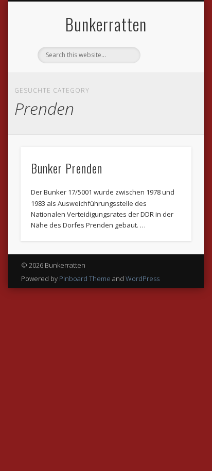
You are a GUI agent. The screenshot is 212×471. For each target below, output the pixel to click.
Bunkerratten (106, 24)
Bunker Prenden (66, 168)
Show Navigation (166, 92)
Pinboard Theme (85, 278)
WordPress (143, 278)
